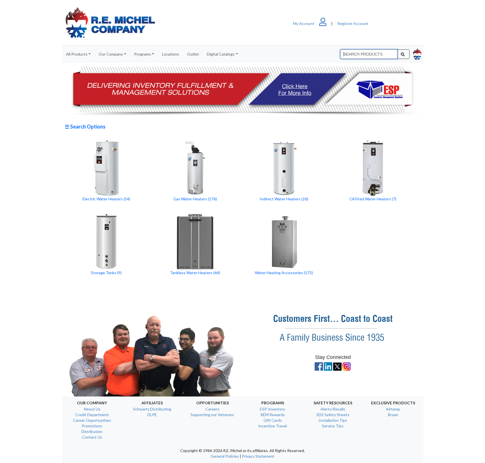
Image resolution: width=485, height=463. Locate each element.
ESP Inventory (272, 409)
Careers (212, 409)
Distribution (91, 431)
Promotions (92, 425)
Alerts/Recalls (333, 409)
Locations (170, 54)
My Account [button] (304, 23)
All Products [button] (77, 54)
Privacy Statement (258, 456)
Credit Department (92, 414)
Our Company (111, 54)
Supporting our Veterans (212, 414)
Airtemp (393, 409)
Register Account (353, 23)
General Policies (225, 456)
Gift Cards (273, 420)
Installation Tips (333, 420)
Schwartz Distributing (152, 409)
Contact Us (92, 437)
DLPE (152, 414)
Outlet (193, 54)
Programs (142, 54)
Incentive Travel (272, 425)
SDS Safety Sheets (332, 414)
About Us (92, 409)
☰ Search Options (85, 126)
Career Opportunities (92, 420)
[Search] (403, 54)
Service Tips (333, 425)
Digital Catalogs (221, 54)
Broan (393, 414)
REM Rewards (272, 414)
